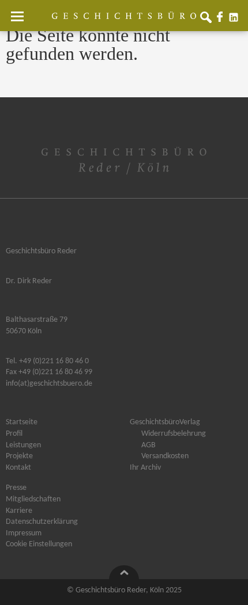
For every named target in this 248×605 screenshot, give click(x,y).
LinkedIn (235, 19)
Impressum (24, 534)
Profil (14, 434)
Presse (16, 488)
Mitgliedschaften (33, 500)
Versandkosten (165, 456)
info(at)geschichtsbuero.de (49, 383)
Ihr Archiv (145, 468)
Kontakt (18, 468)
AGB (148, 446)
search (208, 19)
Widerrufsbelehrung (173, 434)
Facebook (222, 19)
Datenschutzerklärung (42, 522)
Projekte (19, 456)
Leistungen (23, 446)
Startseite (21, 422)
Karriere (19, 511)
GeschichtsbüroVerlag (165, 422)
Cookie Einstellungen (39, 545)
